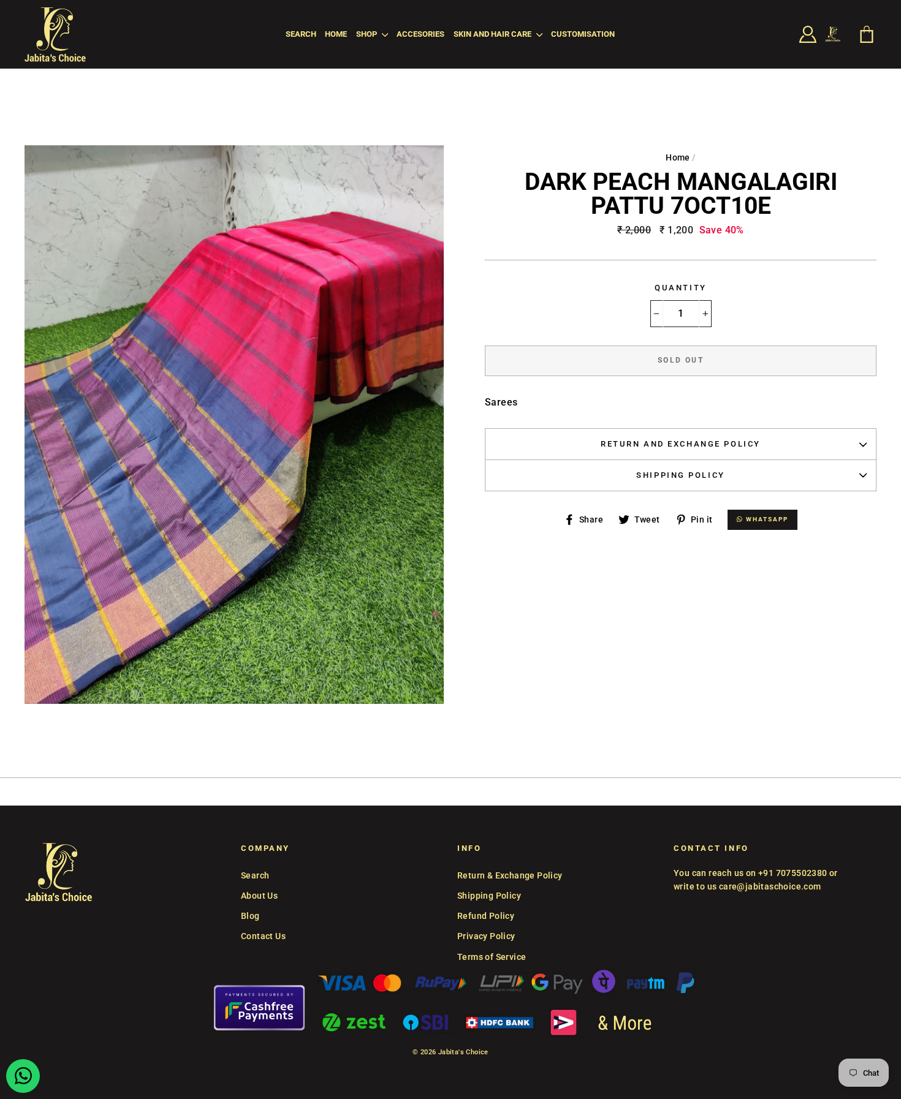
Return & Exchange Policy (510, 875)
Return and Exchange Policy (681, 443)
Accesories (420, 34)
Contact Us (263, 936)
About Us (259, 896)
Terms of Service (491, 957)
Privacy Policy (486, 936)
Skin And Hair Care (493, 34)
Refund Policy (485, 916)
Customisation (583, 34)
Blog (250, 916)
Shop (367, 34)
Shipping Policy (680, 475)
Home (336, 34)
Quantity (680, 287)
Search (301, 34)
